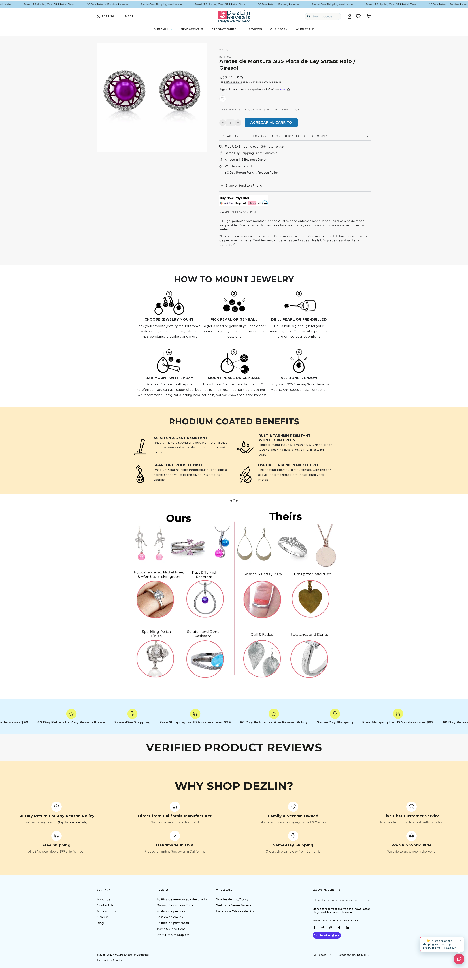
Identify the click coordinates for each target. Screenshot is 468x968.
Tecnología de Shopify (109, 960)
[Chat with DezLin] (459, 959)
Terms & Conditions (171, 929)
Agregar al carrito (271, 122)
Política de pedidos (171, 911)
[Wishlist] (358, 16)
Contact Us (105, 905)
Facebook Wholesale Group (237, 911)
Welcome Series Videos (234, 905)
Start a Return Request (173, 935)
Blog (100, 923)
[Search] (309, 16)
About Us (103, 899)
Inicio (223, 49)
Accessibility (106, 911)
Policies (163, 890)
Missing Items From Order (176, 905)
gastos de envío (233, 81)
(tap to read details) (73, 822)
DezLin (110, 954)
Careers (103, 917)
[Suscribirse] (369, 900)
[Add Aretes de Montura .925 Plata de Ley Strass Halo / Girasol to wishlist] (222, 98)
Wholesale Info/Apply (232, 899)
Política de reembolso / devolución (183, 899)
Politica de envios (170, 917)
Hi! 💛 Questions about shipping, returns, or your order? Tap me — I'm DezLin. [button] (440, 944)
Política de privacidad (173, 923)
